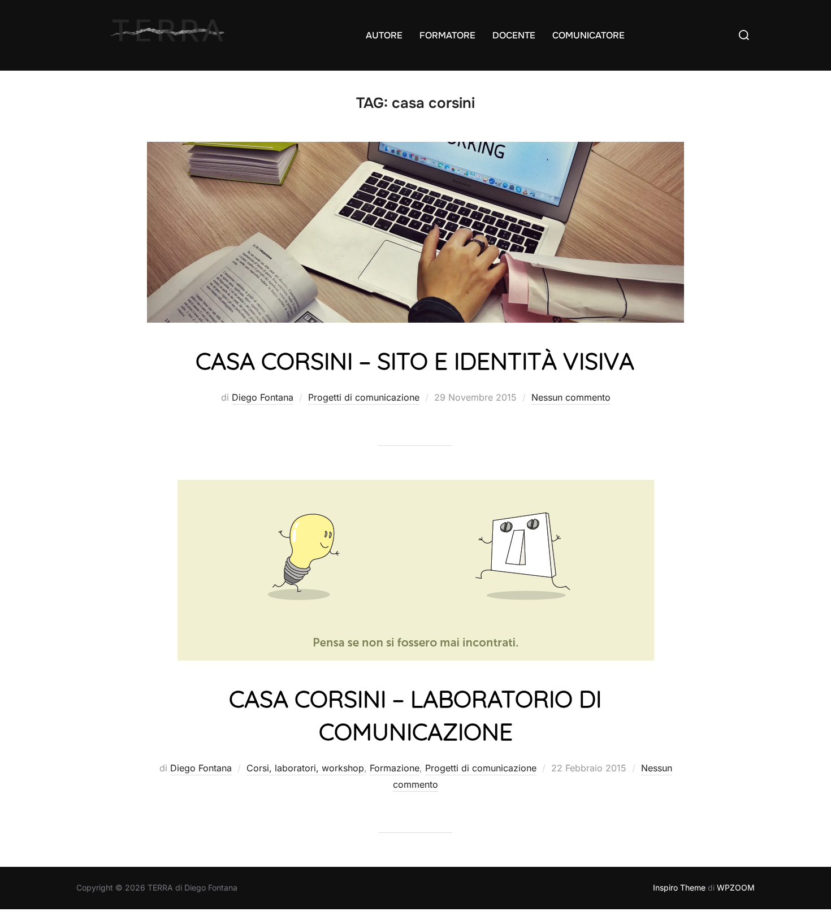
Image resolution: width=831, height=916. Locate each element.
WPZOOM (736, 887)
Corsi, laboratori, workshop (305, 768)
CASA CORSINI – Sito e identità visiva (415, 361)
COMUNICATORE (588, 35)
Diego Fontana (262, 397)
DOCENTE (513, 35)
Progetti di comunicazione (363, 397)
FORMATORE (447, 35)
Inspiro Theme (679, 887)
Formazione (394, 768)
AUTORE (384, 35)
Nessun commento (571, 397)
